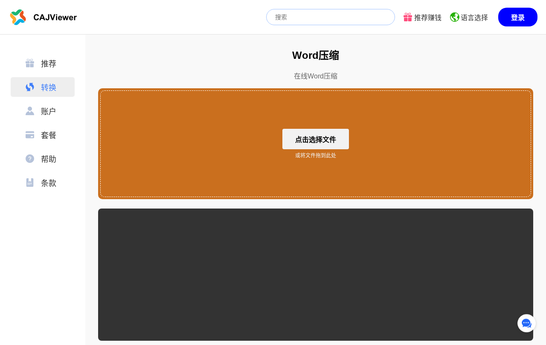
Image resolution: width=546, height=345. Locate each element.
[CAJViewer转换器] (43, 17)
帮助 (48, 159)
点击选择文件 (315, 139)
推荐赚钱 (427, 17)
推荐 (48, 64)
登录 (518, 17)
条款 (48, 183)
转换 (48, 88)
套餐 (48, 135)
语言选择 (474, 17)
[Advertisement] (316, 274)
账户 (48, 111)
